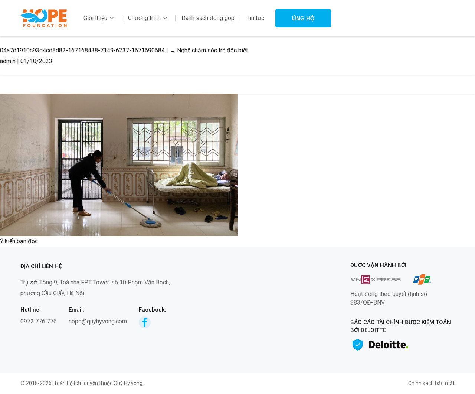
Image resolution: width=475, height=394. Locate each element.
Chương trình (144, 18)
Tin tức (255, 18)
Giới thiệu (95, 18)
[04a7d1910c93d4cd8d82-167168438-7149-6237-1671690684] (119, 164)
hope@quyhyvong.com (98, 321)
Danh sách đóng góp (208, 18)
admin (8, 61)
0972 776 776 (38, 321)
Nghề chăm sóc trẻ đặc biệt (209, 50)
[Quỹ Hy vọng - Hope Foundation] (43, 17)
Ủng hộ (303, 18)
